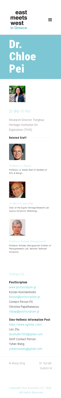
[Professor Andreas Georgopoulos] (17, 234)
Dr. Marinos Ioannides (21, 203)
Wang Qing (18, 363)
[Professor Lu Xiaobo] (17, 159)
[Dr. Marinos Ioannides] (17, 197)
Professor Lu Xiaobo (20, 165)
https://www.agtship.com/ (25, 324)
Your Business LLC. (33, 387)
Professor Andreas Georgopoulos (27, 241)
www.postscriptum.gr (22, 287)
